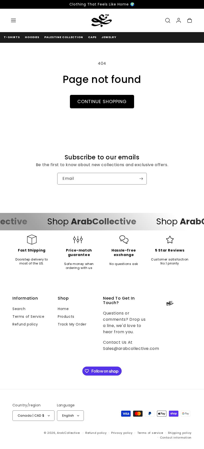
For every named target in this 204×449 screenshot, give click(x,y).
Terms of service (150, 433)
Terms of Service (28, 316)
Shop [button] (63, 298)
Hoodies (32, 37)
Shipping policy (180, 433)
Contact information (176, 438)
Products (66, 316)
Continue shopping (102, 101)
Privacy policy (122, 433)
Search (19, 308)
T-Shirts (12, 37)
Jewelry (109, 37)
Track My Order (72, 324)
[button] (13, 20)
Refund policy (25, 324)
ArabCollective (68, 433)
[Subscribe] (141, 179)
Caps (92, 37)
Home (63, 308)
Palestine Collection (63, 37)
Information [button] (25, 298)
